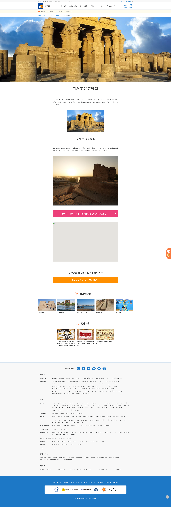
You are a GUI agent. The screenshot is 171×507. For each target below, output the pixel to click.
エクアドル (58, 434)
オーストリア (65, 405)
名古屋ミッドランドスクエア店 (96, 378)
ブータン (67, 422)
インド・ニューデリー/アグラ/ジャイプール (62, 388)
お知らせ (55, 482)
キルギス (100, 425)
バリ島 (77, 420)
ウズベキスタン (92, 425)
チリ (53, 434)
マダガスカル (116, 416)
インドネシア (115, 386)
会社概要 (108, 482)
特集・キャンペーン (97, 6)
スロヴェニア (88, 408)
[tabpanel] (85, 180)
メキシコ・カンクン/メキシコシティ (80, 391)
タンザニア (78, 416)
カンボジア (71, 420)
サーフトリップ (51, 469)
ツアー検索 (63, 6)
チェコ (58, 405)
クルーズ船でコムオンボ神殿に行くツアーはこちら (84, 213)
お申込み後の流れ (52, 457)
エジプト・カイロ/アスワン (73, 381)
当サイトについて (44, 460)
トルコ (67, 413)
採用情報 (115, 482)
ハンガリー (72, 405)
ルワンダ (123, 416)
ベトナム (54, 420)
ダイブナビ (42, 469)
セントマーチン (100, 432)
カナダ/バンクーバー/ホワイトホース (61, 391)
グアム (92, 441)
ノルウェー (126, 405)
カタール (62, 413)
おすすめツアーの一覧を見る (84, 280)
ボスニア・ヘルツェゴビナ (58, 410)
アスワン (51, 15)
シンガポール (99, 420)
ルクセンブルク (108, 403)
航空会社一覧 (43, 457)
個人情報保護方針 (99, 482)
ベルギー (100, 403)
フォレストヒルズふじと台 (100, 469)
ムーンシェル (71, 469)
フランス (83, 403)
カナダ (65, 429)
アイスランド (95, 405)
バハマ (79, 432)
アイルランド (122, 403)
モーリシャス (62, 438)
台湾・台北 (91, 388)
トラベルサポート (74, 482)
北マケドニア (119, 408)
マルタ (59, 403)
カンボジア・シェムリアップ (92, 386)
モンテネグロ (96, 408)
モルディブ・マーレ (56, 384)
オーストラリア (85, 393)
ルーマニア (111, 408)
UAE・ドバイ (85, 381)
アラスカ (60, 429)
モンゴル (54, 422)
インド (106, 420)
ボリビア (112, 432)
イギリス (115, 403)
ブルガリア (104, 408)
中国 (78, 422)
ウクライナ (59, 425)
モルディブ (54, 438)
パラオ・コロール (117, 391)
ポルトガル (71, 403)
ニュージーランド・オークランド (97, 384)
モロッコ (78, 393)
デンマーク (119, 405)
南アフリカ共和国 (87, 416)
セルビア (68, 410)
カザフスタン (107, 425)
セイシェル (69, 438)
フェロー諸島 (75, 410)
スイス (53, 405)
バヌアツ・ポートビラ (57, 393)
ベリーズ (60, 432)
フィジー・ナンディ (111, 384)
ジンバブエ (102, 416)
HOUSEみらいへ (88, 469)
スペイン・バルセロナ (113, 381)
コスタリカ (73, 432)
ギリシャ (74, 408)
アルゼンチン (125, 432)
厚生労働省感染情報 (114, 457)
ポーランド (79, 405)
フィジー (69, 441)
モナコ (88, 403)
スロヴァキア (87, 405)
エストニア (54, 408)
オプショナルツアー (110, 6)
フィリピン (64, 420)
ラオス (124, 420)
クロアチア (80, 408)
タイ (59, 420)
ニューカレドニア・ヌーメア (70, 384)
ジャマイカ (91, 432)
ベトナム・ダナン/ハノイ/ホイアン (60, 386)
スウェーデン (112, 405)
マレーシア (91, 420)
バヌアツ (75, 441)
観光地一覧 (58, 15)
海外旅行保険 (62, 457)
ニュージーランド (65, 444)
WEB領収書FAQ (68, 460)
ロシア (53, 425)
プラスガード (71, 457)
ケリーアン (79, 469)
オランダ (94, 403)
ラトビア (61, 408)
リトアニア (67, 408)
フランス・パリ (103, 381)
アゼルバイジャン (75, 425)
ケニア (72, 416)
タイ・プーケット (105, 386)
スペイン (65, 403)
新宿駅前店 (61, 378)
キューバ (85, 432)
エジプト (45, 15)
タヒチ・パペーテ (83, 384)
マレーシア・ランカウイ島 (81, 388)
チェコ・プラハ (93, 381)
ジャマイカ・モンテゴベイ (105, 391)
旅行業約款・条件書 (86, 482)
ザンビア (95, 416)
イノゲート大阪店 (110, 378)
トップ (39, 15)
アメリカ (54, 429)
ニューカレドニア (61, 441)
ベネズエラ (72, 434)
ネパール (111, 420)
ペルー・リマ (94, 391)
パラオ (88, 441)
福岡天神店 (119, 378)
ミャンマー (60, 422)
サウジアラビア (81, 413)
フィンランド (103, 405)
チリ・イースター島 (69, 393)
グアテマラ (66, 432)
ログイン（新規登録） (126, 1)
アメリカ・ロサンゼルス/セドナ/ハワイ (105, 388)
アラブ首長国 (55, 413)
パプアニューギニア (76, 444)
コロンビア (65, 434)
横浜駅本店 (54, 378)
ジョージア (84, 425)
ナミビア (109, 416)
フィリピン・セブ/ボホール (77, 386)
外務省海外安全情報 (102, 457)
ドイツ (77, 403)
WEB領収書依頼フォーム (56, 460)
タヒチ (53, 441)
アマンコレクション (61, 469)
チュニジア (66, 416)
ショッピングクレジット (115, 469)
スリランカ (118, 420)
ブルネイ (73, 422)
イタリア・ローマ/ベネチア (58, 381)
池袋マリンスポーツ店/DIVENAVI (80, 378)
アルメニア (66, 425)
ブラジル (118, 432)
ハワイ (53, 448)
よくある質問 (64, 482)
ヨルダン (73, 413)
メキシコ (54, 432)
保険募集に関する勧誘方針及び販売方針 (85, 457)
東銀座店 (68, 378)
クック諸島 (82, 441)
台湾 (82, 422)
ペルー (107, 432)
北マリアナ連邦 (100, 441)
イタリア (54, 403)
